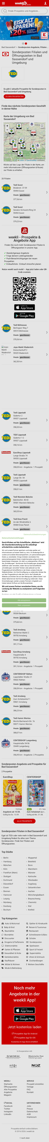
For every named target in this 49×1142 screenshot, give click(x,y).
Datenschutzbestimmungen (35, 534)
